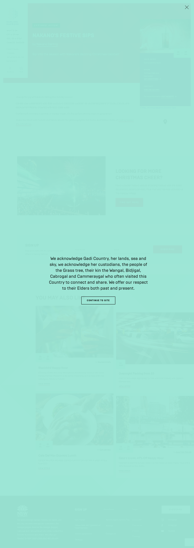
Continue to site (98, 300)
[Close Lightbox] (186, 7)
